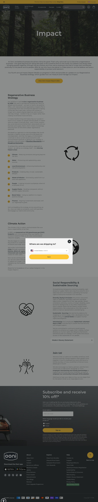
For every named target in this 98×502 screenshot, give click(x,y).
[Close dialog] (69, 241)
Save (49, 257)
